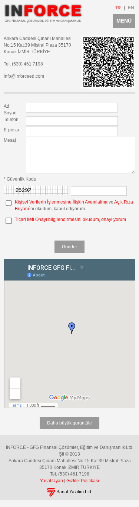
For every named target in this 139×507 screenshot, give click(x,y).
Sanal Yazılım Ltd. (73, 491)
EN (131, 7)
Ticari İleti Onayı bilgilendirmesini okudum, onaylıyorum (70, 219)
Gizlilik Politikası (82, 480)
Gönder (69, 246)
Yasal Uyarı (51, 480)
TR (118, 7)
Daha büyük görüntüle (69, 423)
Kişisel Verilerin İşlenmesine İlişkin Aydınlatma (61, 202)
